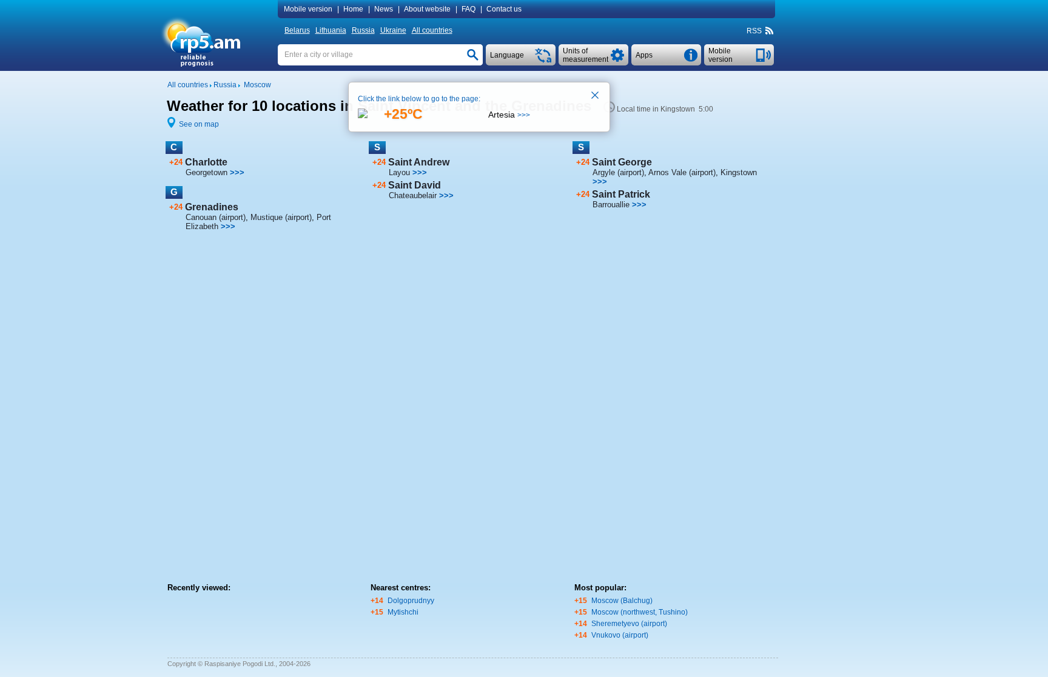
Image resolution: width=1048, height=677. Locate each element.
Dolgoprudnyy (411, 600)
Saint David (414, 185)
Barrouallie (611, 204)
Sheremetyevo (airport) (629, 623)
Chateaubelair (413, 195)
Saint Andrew (418, 162)
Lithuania (330, 30)
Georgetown (206, 172)
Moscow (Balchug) (622, 600)
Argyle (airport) (618, 172)
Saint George (622, 162)
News (383, 9)
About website (427, 9)
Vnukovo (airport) (619, 635)
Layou (399, 172)
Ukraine (393, 30)
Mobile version (308, 9)
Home (353, 9)
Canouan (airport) (216, 217)
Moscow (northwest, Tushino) (639, 612)
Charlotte (206, 162)
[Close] (595, 96)
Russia (363, 30)
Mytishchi (403, 612)
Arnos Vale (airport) (682, 172)
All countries (432, 30)
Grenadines (211, 207)
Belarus (297, 30)
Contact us (504, 9)
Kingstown (738, 172)
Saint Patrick (621, 194)
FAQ (468, 9)
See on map (199, 124)
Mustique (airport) (281, 217)
